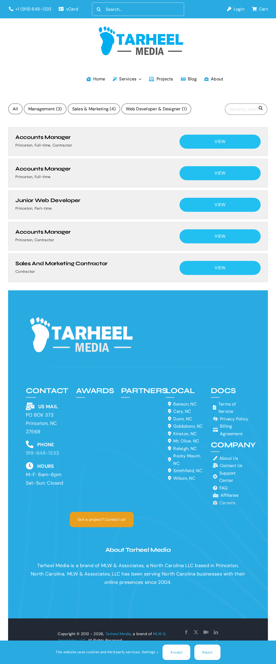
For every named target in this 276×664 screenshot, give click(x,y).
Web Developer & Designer (156, 109)
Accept (176, 652)
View (220, 141)
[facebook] (186, 632)
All (15, 109)
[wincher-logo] (140, 403)
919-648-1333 (42, 453)
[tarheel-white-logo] (82, 319)
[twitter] (196, 632)
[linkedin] (216, 632)
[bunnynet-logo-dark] (140, 414)
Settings (149, 652)
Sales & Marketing (94, 109)
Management (45, 109)
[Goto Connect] (205, 632)
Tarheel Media (118, 633)
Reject (207, 652)
